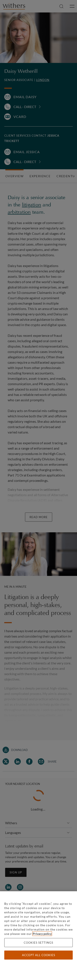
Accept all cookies (38, 955)
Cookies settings (38, 942)
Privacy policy (42, 934)
